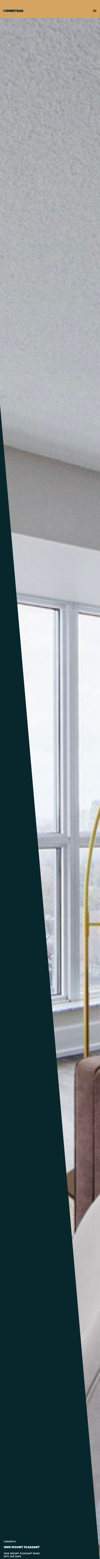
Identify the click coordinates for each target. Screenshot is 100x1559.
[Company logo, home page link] (13, 10)
